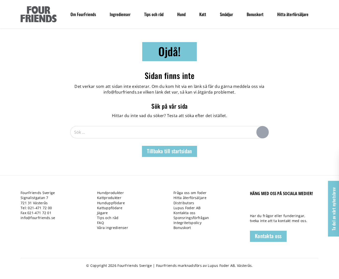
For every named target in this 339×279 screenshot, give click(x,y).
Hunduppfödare (111, 203)
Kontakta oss (184, 212)
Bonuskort (182, 227)
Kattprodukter (109, 197)
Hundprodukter (110, 192)
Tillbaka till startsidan (169, 151)
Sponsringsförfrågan (191, 217)
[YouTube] (269, 207)
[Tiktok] (261, 207)
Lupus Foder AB (187, 207)
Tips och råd (108, 217)
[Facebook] (252, 207)
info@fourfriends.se (122, 92)
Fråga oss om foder (189, 192)
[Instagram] (278, 207)
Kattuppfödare (109, 207)
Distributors (183, 203)
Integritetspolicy (187, 222)
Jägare (102, 212)
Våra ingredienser (112, 227)
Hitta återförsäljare (189, 197)
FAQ (100, 222)
